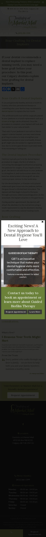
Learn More (34, 312)
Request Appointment (16, 312)
